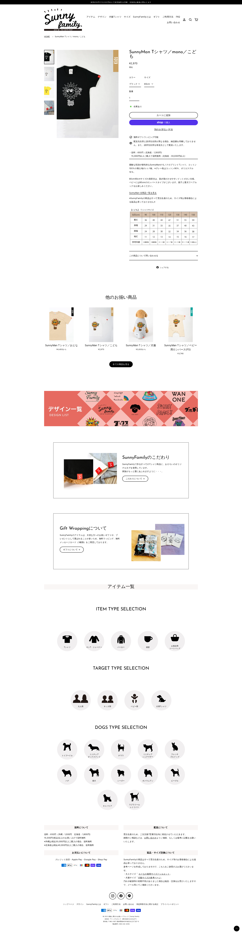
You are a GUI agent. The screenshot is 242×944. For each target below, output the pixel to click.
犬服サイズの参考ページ (149, 877)
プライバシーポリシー (170, 904)
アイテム (90, 16)
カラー (132, 77)
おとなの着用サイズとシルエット (154, 874)
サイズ (127, 16)
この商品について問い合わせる (143, 255)
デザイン (102, 16)
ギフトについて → (71, 549)
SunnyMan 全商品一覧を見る (143, 192)
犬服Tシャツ (115, 16)
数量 (131, 91)
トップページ (68, 904)
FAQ (178, 16)
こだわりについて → (135, 478)
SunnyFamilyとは (142, 16)
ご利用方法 (167, 16)
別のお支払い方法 (163, 129)
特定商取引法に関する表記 (147, 904)
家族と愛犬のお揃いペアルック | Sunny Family (124, 916)
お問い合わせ (173, 22)
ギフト (156, 16)
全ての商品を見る (121, 364)
